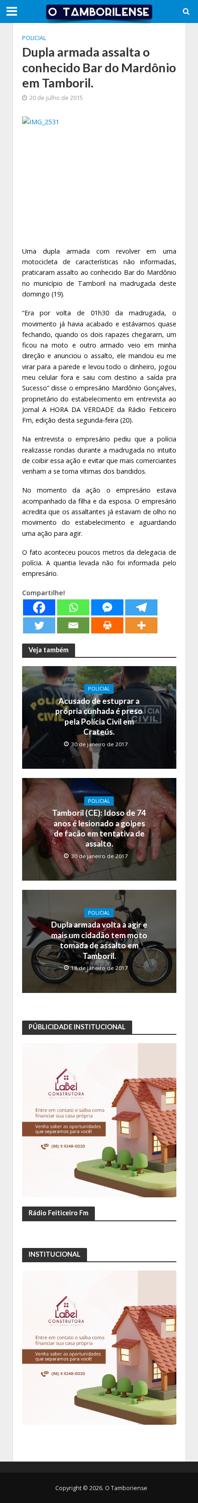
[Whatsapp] (73, 607)
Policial (34, 38)
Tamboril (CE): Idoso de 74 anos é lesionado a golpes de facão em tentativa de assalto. (99, 828)
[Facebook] (39, 607)
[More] (141, 625)
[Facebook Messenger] (107, 607)
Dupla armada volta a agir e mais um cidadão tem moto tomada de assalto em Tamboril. (99, 940)
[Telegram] (141, 607)
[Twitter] (39, 625)
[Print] (107, 625)
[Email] (73, 625)
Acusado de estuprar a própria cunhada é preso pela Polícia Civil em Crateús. (99, 716)
